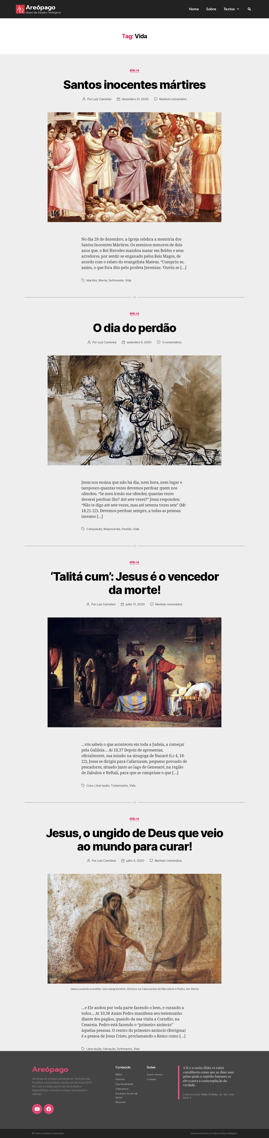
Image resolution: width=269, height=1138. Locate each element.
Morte (103, 280)
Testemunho (119, 785)
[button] (249, 9)
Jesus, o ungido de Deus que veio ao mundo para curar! (134, 839)
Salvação (109, 1049)
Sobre (211, 9)
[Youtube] (37, 1109)
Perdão (126, 529)
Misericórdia (112, 529)
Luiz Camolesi (102, 99)
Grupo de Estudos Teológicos (43, 12)
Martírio (92, 280)
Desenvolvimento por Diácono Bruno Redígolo (214, 1133)
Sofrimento (116, 280)
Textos (229, 9)
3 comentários (172, 342)
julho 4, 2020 (135, 860)
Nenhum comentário (172, 99)
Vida (128, 280)
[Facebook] (49, 1109)
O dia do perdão (134, 328)
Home (194, 9)
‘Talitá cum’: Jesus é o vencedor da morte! (134, 583)
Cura (90, 785)
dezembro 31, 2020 (135, 99)
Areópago (40, 7)
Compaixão (94, 529)
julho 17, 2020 (135, 604)
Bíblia (134, 70)
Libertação (101, 785)
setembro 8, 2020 (139, 342)
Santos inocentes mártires (134, 84)
